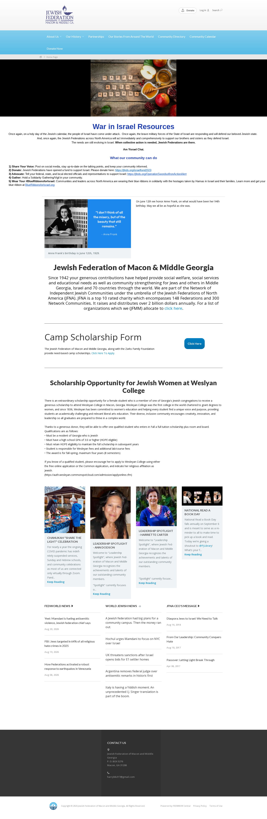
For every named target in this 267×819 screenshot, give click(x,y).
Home (40, 57)
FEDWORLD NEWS (57, 606)
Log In (203, 10)
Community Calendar (203, 36)
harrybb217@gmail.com (121, 776)
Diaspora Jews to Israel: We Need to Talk (192, 618)
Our (73, 36)
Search (215, 10)
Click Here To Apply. (103, 353)
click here (173, 308)
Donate (190, 10)
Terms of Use (216, 805)
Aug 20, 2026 (51, 629)
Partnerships (96, 36)
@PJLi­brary (205, 545)
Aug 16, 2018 (174, 624)
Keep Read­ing (55, 582)
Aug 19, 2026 (51, 652)
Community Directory (171, 36)
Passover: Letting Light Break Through (191, 660)
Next (57, 100)
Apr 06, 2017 (173, 666)
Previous (50, 100)
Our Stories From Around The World (131, 36)
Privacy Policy (200, 805)
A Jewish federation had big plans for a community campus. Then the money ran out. (133, 622)
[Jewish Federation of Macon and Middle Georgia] (60, 15)
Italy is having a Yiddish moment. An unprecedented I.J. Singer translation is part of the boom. (132, 691)
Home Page (52, 57)
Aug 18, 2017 (174, 647)
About (53, 36)
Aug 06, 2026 (51, 674)
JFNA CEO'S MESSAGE (182, 606)
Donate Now (55, 48)
